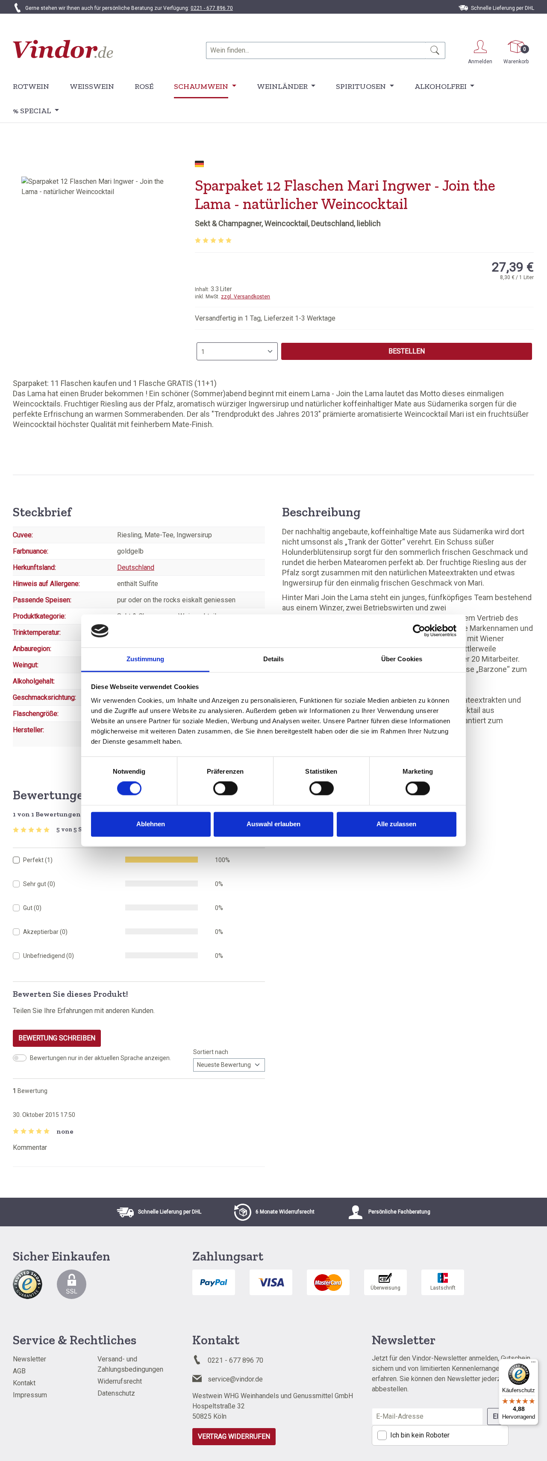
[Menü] (533, 1364)
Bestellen (406, 351)
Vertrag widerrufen (234, 1436)
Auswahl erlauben (273, 824)
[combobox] (316, 50)
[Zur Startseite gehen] (63, 49)
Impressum (30, 1395)
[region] (99, 268)
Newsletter (29, 1359)
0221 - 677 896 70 (212, 8)
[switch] (225, 788)
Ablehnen (150, 824)
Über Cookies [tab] (401, 659)
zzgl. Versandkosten (245, 297)
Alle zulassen (396, 824)
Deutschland (135, 567)
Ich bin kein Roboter (420, 1435)
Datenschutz (116, 1393)
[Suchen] (435, 50)
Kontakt (24, 1383)
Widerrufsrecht (119, 1381)
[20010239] (99, 268)
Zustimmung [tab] (145, 659)
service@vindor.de (235, 1379)
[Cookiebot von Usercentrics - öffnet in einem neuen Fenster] (419, 630)
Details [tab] (273, 659)
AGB (19, 1371)
